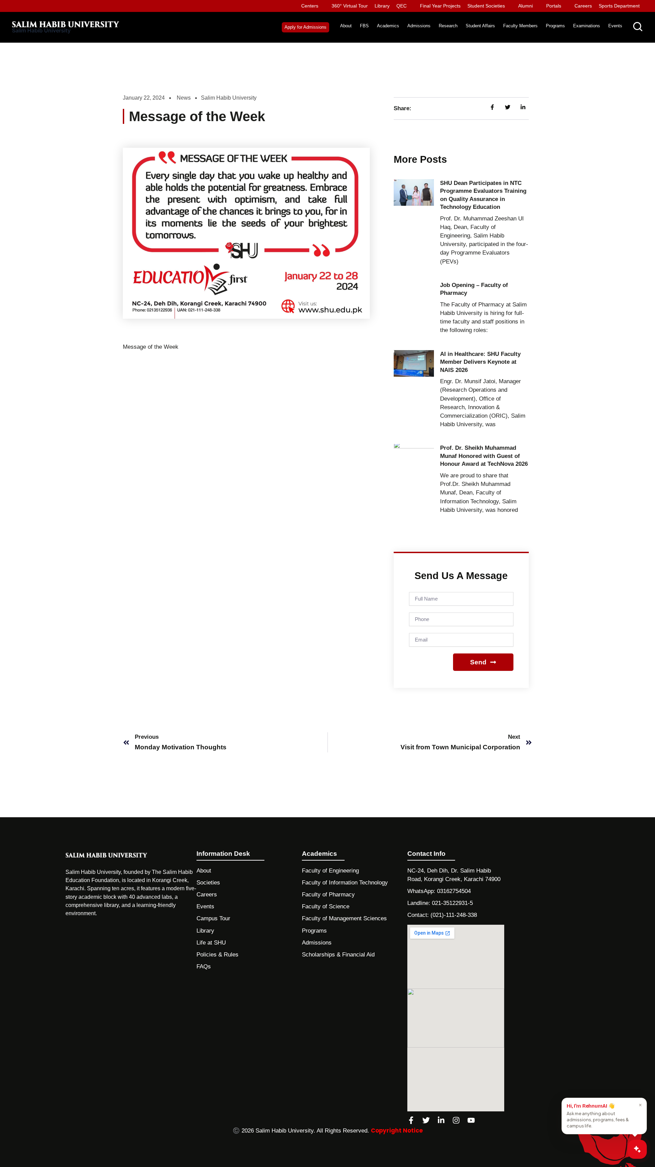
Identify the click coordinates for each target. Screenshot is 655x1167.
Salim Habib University (41, 30)
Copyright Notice (397, 1130)
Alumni (525, 6)
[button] (305, 27)
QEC (401, 6)
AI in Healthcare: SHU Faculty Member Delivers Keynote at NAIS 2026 (480, 362)
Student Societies (486, 6)
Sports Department (619, 6)
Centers (309, 6)
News (184, 98)
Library (382, 6)
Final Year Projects (440, 6)
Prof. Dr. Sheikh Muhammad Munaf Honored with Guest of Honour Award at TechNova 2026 (484, 456)
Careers (583, 6)
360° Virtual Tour (350, 6)
